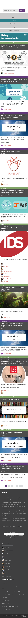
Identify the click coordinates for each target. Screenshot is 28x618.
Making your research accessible (7, 42)
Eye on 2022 (3, 188)
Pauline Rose (6, 390)
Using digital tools (4, 149)
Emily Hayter (8, 563)
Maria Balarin (8, 557)
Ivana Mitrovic (6, 220)
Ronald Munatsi (8, 569)
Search (22, 10)
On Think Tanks (5, 600)
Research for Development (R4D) (10, 606)
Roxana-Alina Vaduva (7, 278)
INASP (3, 589)
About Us (8, 526)
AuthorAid (4, 583)
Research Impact (6, 609)
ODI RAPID (4, 597)
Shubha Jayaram (9, 550)
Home (14, 14)
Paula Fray (7, 547)
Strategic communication (6, 76)
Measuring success (5, 357)
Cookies (14, 526)
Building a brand (4, 464)
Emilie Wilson (6, 263)
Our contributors (7, 543)
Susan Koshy (8, 566)
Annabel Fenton (6, 273)
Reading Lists (14, 27)
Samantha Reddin (7, 268)
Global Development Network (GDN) (10, 586)
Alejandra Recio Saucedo (8, 73)
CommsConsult (5, 520)
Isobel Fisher (6, 184)
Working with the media (5, 321)
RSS (25, 34)
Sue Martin (7, 553)
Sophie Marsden (6, 276)
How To (14, 17)
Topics (14, 20)
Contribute (20, 526)
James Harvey (8, 560)
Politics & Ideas (5, 603)
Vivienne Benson (6, 266)
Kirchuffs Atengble (7, 317)
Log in (24, 616)
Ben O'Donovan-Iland (7, 271)
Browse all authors (6, 576)
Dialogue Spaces (14, 23)
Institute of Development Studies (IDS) (11, 591)
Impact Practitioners (14, 30)
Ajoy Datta (7, 572)
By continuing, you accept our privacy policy (15, 536)
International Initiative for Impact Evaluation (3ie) (13, 594)
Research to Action (14, 3)
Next (21, 486)
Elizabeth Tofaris (6, 393)
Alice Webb (5, 281)
